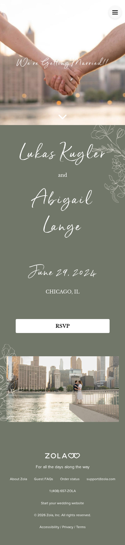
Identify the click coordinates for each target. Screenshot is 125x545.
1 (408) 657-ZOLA (62, 491)
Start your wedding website (62, 503)
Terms (81, 527)
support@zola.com (101, 479)
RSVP (62, 326)
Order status (70, 479)
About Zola (18, 479)
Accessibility (49, 527)
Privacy (67, 527)
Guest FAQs (43, 479)
